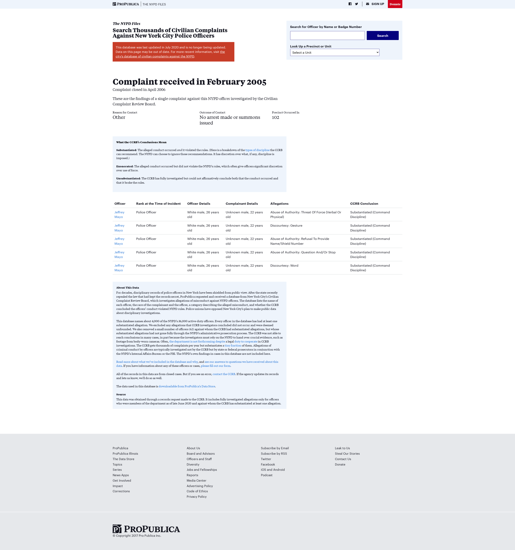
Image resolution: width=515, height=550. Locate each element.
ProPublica (120, 448)
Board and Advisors (201, 453)
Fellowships (208, 469)
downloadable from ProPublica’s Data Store (187, 386)
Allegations (279, 203)
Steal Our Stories (347, 453)
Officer (120, 203)
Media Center (196, 480)
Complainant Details (242, 203)
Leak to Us (342, 448)
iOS (263, 469)
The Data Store (123, 459)
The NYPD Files (154, 4)
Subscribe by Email (275, 448)
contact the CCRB (224, 374)
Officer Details (198, 203)
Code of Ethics (197, 491)
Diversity (193, 464)
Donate (395, 4)
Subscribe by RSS (274, 453)
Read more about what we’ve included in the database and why (157, 362)
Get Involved (122, 480)
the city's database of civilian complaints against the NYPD (170, 53)
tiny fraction (233, 345)
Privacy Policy (197, 496)
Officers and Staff (199, 459)
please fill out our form (215, 366)
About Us (193, 448)
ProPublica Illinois (125, 453)
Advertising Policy (200, 486)
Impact (118, 486)
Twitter (266, 459)
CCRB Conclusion (364, 203)
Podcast (267, 475)
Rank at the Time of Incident (158, 203)
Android (279, 469)
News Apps (121, 475)
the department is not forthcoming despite (197, 341)
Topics (117, 464)
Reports (192, 475)
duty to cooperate (245, 341)
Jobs (190, 469)
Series (117, 469)
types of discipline (257, 150)
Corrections (121, 491)
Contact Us (343, 459)
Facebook (268, 464)
